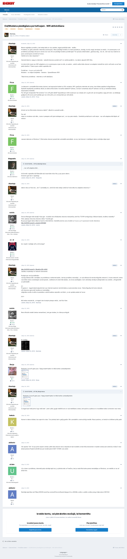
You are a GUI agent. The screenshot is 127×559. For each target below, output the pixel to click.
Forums (5, 14)
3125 (12, 174)
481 (13, 431)
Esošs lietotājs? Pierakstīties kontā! (98, 4)
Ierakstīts (28, 43)
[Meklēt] (122, 9)
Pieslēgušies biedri (29, 14)
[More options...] (121, 44)
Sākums (6, 10)
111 (13, 59)
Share (106, 35)
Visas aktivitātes (15, 14)
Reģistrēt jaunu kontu (35, 530)
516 (13, 480)
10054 (13, 228)
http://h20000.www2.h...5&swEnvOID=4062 (34, 269)
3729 (13, 98)
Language (63, 552)
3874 (13, 380)
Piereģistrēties (118, 3)
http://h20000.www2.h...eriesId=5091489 (33, 223)
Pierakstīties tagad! (91, 530)
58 (13, 458)
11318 (13, 256)
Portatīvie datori (24, 36)
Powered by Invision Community (63, 556)
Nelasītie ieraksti (43, 14)
